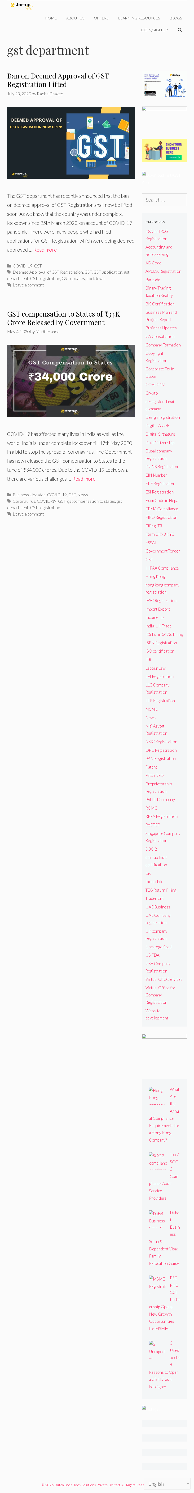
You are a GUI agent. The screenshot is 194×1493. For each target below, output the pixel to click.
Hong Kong (155, 576)
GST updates (73, 278)
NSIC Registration (161, 741)
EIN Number (156, 475)
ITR (148, 659)
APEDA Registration (163, 271)
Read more (45, 250)
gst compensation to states (91, 501)
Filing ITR (154, 525)
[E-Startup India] (23, 6)
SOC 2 (151, 849)
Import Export (158, 609)
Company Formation (163, 344)
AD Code (153, 262)
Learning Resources (139, 18)
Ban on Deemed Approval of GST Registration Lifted (58, 80)
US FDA (152, 955)
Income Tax (155, 617)
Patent (151, 767)
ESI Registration (160, 491)
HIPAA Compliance (162, 568)
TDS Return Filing (161, 890)
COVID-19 (22, 265)
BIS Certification (160, 303)
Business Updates (29, 494)
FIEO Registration (161, 517)
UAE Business (158, 906)
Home (51, 18)
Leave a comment (28, 284)
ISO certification (160, 651)
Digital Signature (160, 434)
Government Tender (163, 550)
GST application (107, 272)
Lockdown (96, 278)
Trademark (155, 898)
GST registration (45, 278)
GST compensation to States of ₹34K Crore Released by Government (63, 318)
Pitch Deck (155, 775)
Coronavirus (24, 501)
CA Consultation (160, 336)
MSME (152, 709)
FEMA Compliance (162, 508)
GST (38, 265)
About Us (75, 18)
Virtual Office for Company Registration (161, 995)
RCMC (151, 808)
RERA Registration (162, 816)
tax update (154, 881)
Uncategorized (159, 946)
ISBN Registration (161, 642)
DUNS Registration (162, 466)
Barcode (153, 279)
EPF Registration (160, 483)
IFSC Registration (161, 600)
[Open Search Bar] (179, 30)
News (82, 494)
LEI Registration (160, 676)
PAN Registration (161, 758)
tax (148, 873)
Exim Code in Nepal (162, 500)
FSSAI (151, 542)
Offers (101, 18)
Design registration (163, 417)
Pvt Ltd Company (160, 799)
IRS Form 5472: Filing (164, 634)
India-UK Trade (159, 625)
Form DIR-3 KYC (160, 534)
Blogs (176, 18)
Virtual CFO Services (164, 979)
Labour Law (156, 668)
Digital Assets (158, 425)
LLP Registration (160, 700)
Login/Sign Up (153, 30)
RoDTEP (153, 824)
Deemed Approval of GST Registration (48, 272)
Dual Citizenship (160, 442)
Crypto (152, 393)
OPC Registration (161, 750)
